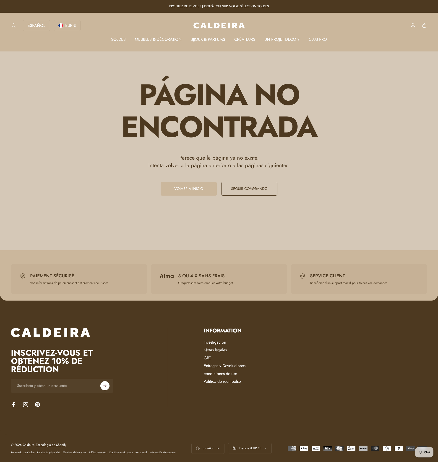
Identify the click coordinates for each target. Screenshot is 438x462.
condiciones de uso (220, 373)
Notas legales (215, 350)
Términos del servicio (74, 452)
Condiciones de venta (121, 452)
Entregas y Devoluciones (224, 365)
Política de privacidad (48, 452)
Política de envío (97, 452)
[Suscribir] (105, 385)
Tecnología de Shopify (51, 444)
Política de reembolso (22, 452)
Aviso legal (141, 452)
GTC (207, 358)
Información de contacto (162, 452)
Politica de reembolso (222, 381)
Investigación (215, 342)
